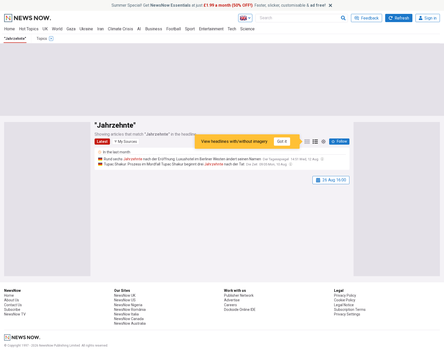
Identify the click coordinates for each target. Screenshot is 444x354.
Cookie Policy (344, 300)
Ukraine (86, 28)
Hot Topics (29, 28)
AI (139, 28)
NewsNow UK (124, 295)
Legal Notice (344, 305)
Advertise (232, 300)
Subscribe (12, 310)
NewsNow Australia (130, 323)
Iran (100, 28)
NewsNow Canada (129, 319)
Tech (232, 28)
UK (45, 28)
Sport (190, 28)
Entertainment (211, 28)
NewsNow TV (15, 314)
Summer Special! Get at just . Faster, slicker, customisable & (219, 5)
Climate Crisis (120, 28)
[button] (125, 141)
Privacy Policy (345, 295)
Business (153, 28)
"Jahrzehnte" (15, 38)
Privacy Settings (347, 314)
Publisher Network (239, 295)
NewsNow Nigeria (128, 305)
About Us (11, 300)
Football (173, 28)
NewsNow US (125, 300)
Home (9, 28)
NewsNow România (130, 310)
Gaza (71, 28)
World (57, 28)
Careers (230, 305)
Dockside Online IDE (240, 310)
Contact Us (13, 305)
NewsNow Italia (126, 314)
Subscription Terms (350, 310)
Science (247, 28)
